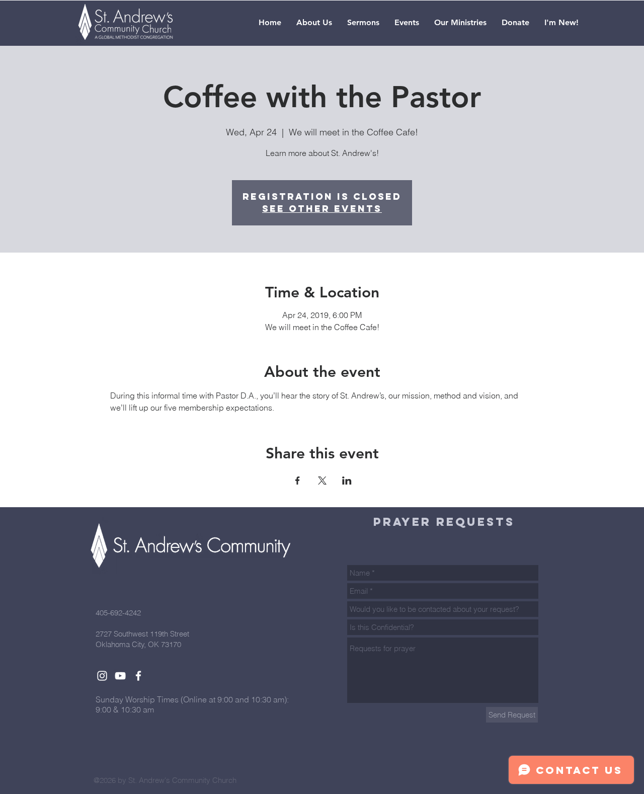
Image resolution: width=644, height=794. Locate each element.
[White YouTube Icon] (120, 675)
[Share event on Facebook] (297, 481)
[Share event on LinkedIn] (347, 481)
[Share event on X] (322, 481)
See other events (322, 208)
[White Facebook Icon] (138, 675)
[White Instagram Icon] (102, 675)
